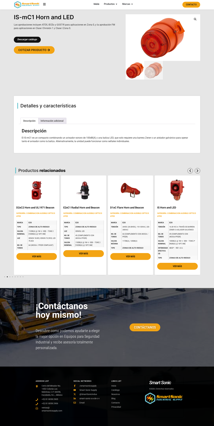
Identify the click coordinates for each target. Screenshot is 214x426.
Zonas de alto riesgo (39, 227)
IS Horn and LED (166, 207)
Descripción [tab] (29, 120)
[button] (195, 19)
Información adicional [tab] (52, 120)
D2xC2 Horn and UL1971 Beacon (35, 207)
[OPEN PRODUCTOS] (116, 4)
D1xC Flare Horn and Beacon (127, 207)
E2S (30, 222)
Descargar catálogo (27, 39)
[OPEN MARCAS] (132, 4)
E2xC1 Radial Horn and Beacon (81, 207)
